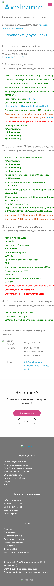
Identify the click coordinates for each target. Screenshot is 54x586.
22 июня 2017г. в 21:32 (13, 57)
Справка (8, 529)
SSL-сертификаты (13, 475)
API (5, 485)
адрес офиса (10, 513)
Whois (7, 481)
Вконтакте (9, 546)
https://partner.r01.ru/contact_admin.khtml (26, 106)
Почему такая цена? (14, 542)
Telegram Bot (10, 549)
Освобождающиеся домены (18, 468)
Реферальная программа (16, 539)
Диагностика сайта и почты (18, 471)
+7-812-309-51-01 (13, 507)
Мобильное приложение (16, 552)
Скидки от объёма (13, 535)
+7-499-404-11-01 (13, 503)
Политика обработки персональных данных (26, 572)
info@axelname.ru (33, 362)
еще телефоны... (12, 510)
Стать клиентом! (27, 413)
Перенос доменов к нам (16, 465)
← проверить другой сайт (24, 35)
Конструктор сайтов (14, 478)
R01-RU (31, 99)
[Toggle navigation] (50, 4)
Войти (27, 421)
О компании (10, 532)
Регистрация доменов (15, 461)
